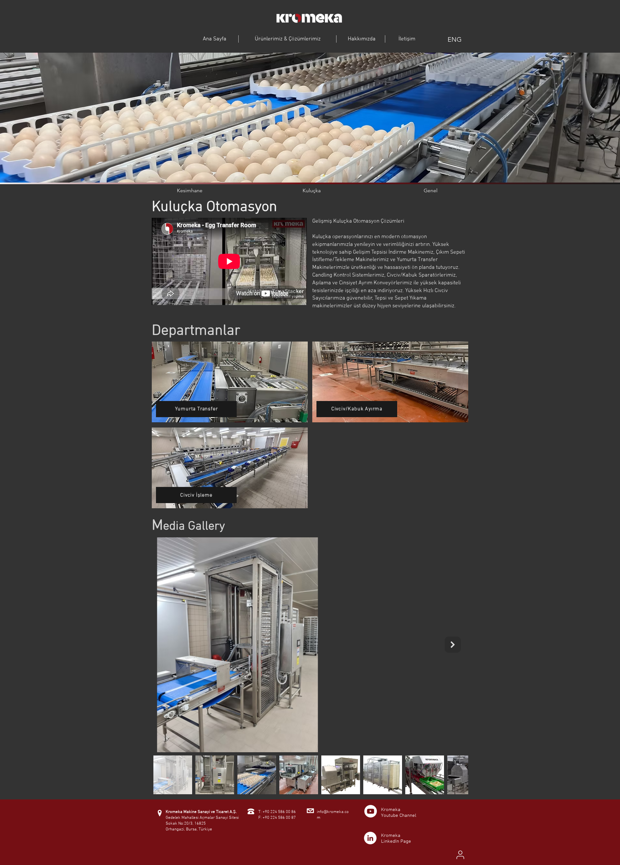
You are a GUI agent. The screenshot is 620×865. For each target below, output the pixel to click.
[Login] (460, 855)
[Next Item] (453, 645)
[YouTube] (370, 811)
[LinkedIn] (370, 838)
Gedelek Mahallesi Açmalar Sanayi (197, 817)
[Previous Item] (167, 645)
